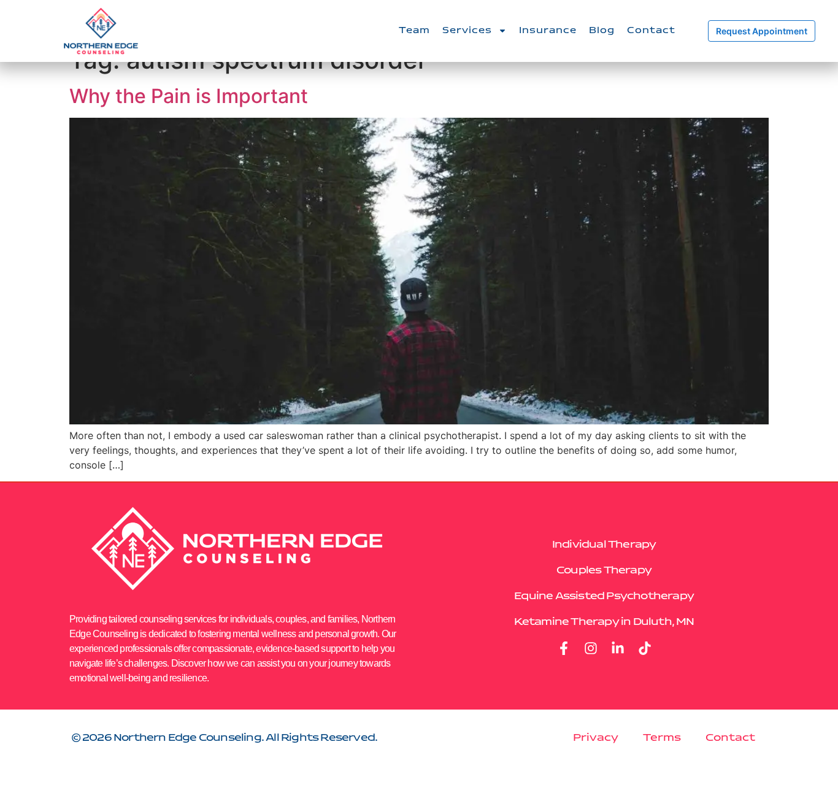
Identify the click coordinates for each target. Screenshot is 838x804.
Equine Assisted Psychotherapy (604, 596)
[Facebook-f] (564, 648)
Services (467, 31)
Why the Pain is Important (188, 96)
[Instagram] (591, 648)
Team (414, 31)
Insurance (548, 31)
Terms (662, 737)
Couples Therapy (604, 570)
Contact (651, 31)
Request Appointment (761, 31)
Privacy (595, 737)
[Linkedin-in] (618, 648)
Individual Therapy (604, 544)
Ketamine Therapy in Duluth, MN (604, 621)
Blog (602, 31)
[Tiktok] (645, 648)
